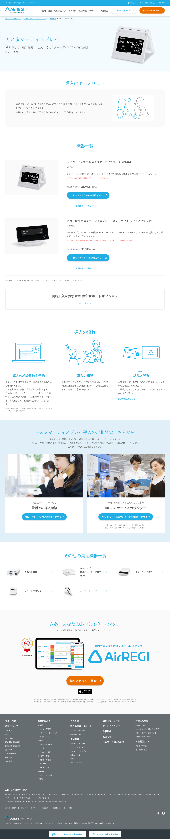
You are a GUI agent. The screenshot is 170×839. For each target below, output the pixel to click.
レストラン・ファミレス (48, 733)
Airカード (101, 794)
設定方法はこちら (125, 399)
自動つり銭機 (75, 755)
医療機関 (41, 771)
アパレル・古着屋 (45, 744)
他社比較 (107, 731)
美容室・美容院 (45, 760)
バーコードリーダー (77, 747)
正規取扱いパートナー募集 (62, 808)
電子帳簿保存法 (141, 750)
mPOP (72, 759)
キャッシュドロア (76, 763)
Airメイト (90, 794)
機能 (50, 11)
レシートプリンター (77, 743)
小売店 (40, 740)
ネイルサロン (44, 763)
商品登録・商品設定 (12, 742)
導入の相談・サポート (87, 11)
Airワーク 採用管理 (116, 794)
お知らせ (131, 3)
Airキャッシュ (151, 794)
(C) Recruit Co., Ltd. (27, 819)
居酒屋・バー (44, 737)
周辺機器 (104, 11)
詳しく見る (83, 303)
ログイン (161, 3)
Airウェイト (53, 794)
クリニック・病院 (45, 775)
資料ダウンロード (111, 720)
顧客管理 (8, 757)
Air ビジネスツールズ (13, 19)
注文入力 (8, 730)
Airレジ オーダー (11, 794)
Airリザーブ (66, 794)
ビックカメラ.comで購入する (87, 195)
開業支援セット (76, 734)
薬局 (41, 779)
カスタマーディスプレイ (79, 751)
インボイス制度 (141, 746)
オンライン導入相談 (122, 10)
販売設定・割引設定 (12, 746)
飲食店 (40, 725)
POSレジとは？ (140, 725)
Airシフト (78, 794)
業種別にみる (59, 11)
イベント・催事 (45, 752)
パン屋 (41, 748)
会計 (6, 734)
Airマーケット (10, 798)
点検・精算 (9, 738)
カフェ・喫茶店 (45, 729)
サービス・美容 (43, 756)
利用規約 (45, 808)
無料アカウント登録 (151, 10)
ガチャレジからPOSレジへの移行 (147, 729)
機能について (11, 726)
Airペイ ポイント (38, 794)
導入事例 (72, 11)
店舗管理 (8, 761)
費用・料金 (10, 720)
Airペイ (24, 794)
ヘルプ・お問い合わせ (146, 3)
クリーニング (44, 767)
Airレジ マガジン (26, 798)
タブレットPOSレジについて (145, 733)
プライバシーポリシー (29, 808)
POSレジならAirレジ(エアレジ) (35, 19)
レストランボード (43, 798)
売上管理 (8, 750)
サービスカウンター (112, 726)
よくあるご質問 (10, 808)
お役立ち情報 (141, 720)
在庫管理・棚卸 (10, 753)
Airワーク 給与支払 (135, 794)
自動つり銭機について (143, 737)
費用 (44, 11)
